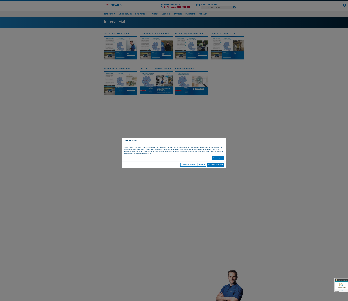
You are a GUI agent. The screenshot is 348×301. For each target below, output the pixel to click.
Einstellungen (217, 158)
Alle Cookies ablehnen (188, 165)
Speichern (202, 165)
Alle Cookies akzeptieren (215, 165)
